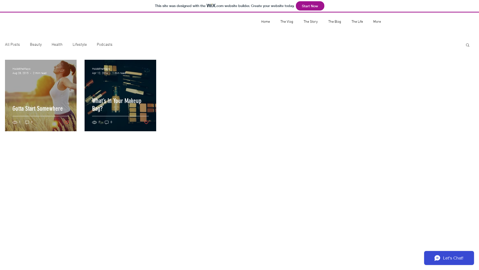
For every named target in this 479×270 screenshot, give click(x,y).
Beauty (36, 44)
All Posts (12, 44)
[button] (467, 45)
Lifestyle (80, 44)
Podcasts (105, 44)
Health (57, 44)
